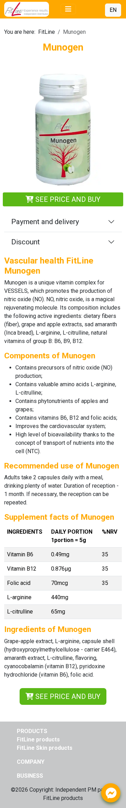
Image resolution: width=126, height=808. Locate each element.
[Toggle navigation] (68, 9)
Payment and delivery (45, 222)
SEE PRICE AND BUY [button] (67, 696)
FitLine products (38, 739)
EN (113, 10)
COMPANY (30, 762)
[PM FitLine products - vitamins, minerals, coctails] (30, 9)
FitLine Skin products (44, 748)
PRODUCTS (32, 731)
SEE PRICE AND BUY (67, 199)
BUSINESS (30, 775)
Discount (25, 242)
